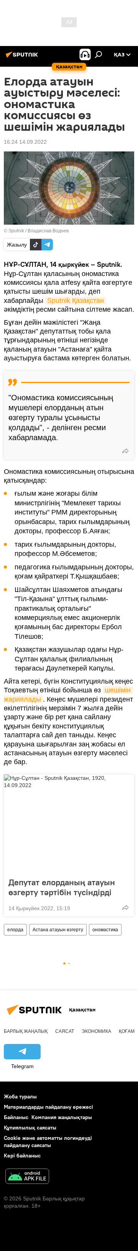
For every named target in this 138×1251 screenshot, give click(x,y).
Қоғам (127, 1031)
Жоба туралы (20, 1096)
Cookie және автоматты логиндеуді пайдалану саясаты (48, 1141)
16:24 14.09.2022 (25, 142)
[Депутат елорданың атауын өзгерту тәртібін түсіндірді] (69, 823)
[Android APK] (27, 1177)
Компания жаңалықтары (61, 1117)
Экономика (96, 1031)
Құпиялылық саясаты (30, 1127)
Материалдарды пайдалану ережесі (48, 1106)
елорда (15, 929)
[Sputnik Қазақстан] (23, 57)
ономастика (105, 929)
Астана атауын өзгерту (58, 929)
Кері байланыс (22, 1155)
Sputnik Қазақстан (75, 300)
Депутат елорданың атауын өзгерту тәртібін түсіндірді (61, 887)
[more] (125, 451)
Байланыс (16, 1117)
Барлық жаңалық (26, 1031)
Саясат (64, 1031)
